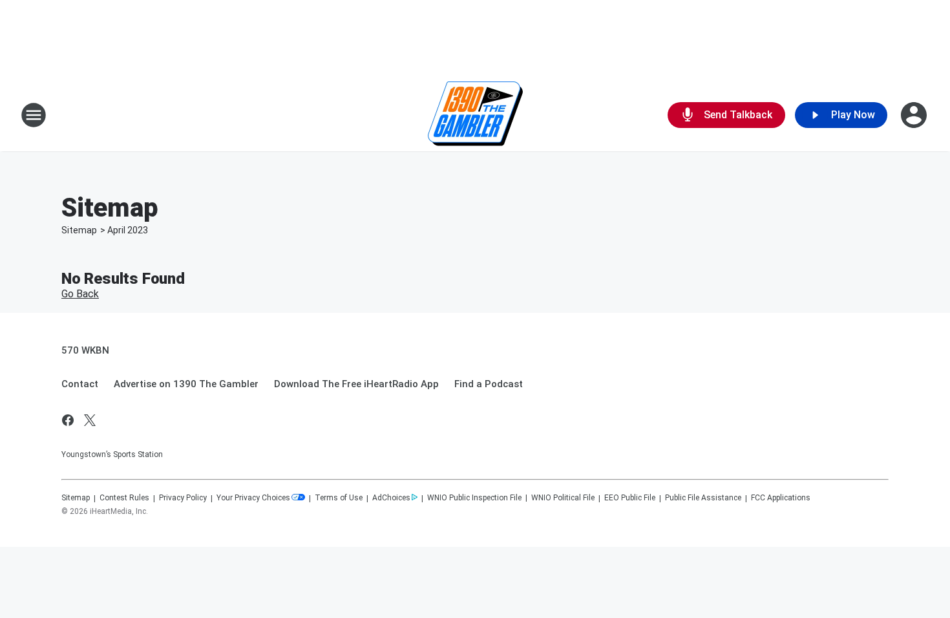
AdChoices (391, 497)
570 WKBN (85, 350)
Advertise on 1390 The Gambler (186, 384)
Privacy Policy (183, 497)
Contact (79, 384)
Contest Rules (124, 497)
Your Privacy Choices (253, 497)
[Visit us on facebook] (68, 420)
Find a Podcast (488, 384)
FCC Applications (780, 497)
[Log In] (915, 115)
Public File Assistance (703, 497)
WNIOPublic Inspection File (474, 497)
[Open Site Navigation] (34, 115)
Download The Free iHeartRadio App (356, 384)
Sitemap (79, 230)
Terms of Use (339, 497)
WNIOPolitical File (563, 497)
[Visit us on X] (90, 420)
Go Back (80, 294)
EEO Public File (629, 497)
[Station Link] (475, 115)
